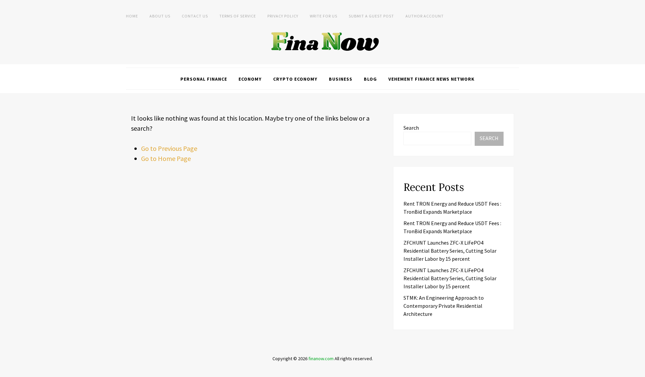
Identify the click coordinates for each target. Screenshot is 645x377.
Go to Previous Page (169, 148)
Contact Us (195, 15)
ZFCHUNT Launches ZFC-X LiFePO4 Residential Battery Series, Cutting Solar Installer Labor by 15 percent (450, 250)
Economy (250, 79)
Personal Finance (203, 79)
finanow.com (321, 358)
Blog (370, 79)
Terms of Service (237, 15)
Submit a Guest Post (371, 15)
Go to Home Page (166, 158)
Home (132, 15)
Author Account (424, 15)
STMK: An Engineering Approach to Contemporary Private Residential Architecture (443, 305)
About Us (159, 15)
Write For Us (323, 15)
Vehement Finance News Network (431, 79)
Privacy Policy (282, 15)
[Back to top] (638, 370)
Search (411, 127)
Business (340, 79)
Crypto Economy (295, 79)
